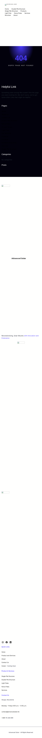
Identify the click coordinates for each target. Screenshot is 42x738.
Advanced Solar (19, 258)
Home (7, 9)
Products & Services (9, 143)
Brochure (8, 15)
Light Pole (8, 13)
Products (23, 11)
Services (27, 13)
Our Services (6, 133)
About (15, 15)
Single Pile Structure (11, 11)
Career (4, 666)
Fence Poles (18, 13)
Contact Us (6, 118)
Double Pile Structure (18, 9)
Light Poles (5, 683)
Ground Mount (7, 127)
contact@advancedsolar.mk (10, 712)
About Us (5, 114)
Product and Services (8, 655)
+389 (3, 718)
